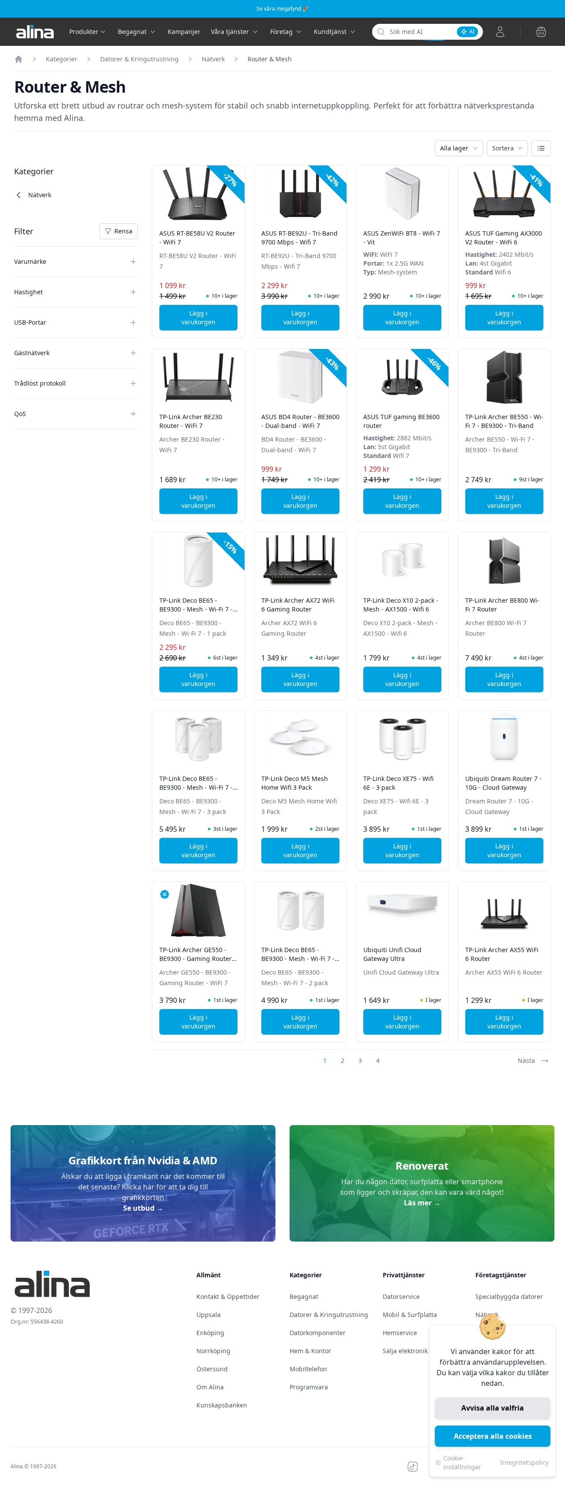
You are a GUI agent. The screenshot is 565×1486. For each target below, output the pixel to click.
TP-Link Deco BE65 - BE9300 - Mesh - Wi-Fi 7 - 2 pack (298, 959)
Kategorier (61, 59)
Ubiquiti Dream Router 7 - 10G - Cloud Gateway (503, 783)
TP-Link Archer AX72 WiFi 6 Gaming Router (298, 604)
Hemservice (400, 1332)
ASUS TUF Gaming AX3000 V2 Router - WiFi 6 (503, 237)
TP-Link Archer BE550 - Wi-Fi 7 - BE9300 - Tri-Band (504, 421)
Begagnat (304, 1296)
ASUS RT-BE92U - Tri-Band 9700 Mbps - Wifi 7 (299, 237)
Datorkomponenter (318, 1332)
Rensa (126, 233)
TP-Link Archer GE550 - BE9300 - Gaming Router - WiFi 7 (197, 959)
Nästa (526, 1060)
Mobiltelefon (308, 1369)
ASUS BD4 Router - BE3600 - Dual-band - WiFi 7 (300, 421)
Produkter (83, 31)
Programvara (309, 1387)
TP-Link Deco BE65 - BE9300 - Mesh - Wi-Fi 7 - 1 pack (196, 609)
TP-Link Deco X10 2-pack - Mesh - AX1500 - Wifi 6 (400, 604)
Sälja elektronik (405, 1351)
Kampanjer (184, 31)
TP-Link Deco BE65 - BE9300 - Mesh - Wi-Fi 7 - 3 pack (196, 787)
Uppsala (208, 1314)
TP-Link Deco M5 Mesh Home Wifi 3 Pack (294, 783)
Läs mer (422, 1203)
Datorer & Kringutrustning (139, 59)
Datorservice (401, 1296)
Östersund (212, 1369)
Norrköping (213, 1351)
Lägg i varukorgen (209, 317)
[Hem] (18, 59)
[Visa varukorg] (541, 31)
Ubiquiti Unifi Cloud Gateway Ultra (392, 954)
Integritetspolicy (524, 1462)
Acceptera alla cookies (493, 1436)
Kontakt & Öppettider (228, 1296)
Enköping (210, 1332)
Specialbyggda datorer (509, 1296)
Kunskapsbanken (221, 1405)
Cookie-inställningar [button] (462, 1462)
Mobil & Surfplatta (410, 1314)
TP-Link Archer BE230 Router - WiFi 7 (190, 421)
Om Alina (210, 1387)
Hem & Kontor (310, 1351)
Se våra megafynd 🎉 (282, 8)
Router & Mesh (270, 59)
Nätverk (213, 59)
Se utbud (143, 1208)
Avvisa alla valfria (492, 1408)
